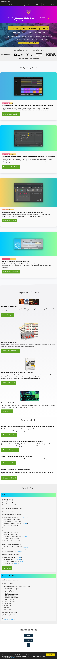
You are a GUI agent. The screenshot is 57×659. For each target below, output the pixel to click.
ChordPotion (29, 36)
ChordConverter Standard (10, 546)
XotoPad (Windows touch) (25, 39)
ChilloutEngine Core (9, 519)
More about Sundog (9, 220)
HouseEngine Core (8, 532)
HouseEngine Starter (9, 534)
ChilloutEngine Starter (9, 521)
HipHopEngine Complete (10, 523)
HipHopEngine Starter (9, 528)
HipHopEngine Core (9, 525)
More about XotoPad (9, 435)
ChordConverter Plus (9, 549)
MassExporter (7, 551)
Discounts (31, 5)
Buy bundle (7, 568)
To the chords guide (9, 383)
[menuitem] (6, 1)
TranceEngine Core (8, 538)
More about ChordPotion (11, 167)
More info (13, 657)
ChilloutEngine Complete (10, 517)
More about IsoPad (8, 463)
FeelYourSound (6, 2)
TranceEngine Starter (9, 541)
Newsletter (46, 5)
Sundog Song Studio (39, 36)
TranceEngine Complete (10, 536)
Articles (38, 5)
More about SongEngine (10, 114)
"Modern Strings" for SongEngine (24, 18)
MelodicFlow (49, 36)
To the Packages (8, 315)
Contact (53, 5)
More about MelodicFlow (11, 271)
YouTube (28, 635)
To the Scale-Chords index (11, 351)
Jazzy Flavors (7, 609)
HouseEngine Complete (10, 530)
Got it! (50, 655)
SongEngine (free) (19, 36)
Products (11, 5)
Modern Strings (8, 511)
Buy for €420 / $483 (9, 619)
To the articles (7, 411)
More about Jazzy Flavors (10, 450)
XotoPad (6, 563)
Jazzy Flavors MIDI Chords (41, 39)
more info (20, 511)
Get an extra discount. (36, 20)
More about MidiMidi (9, 478)
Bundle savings (21, 5)
